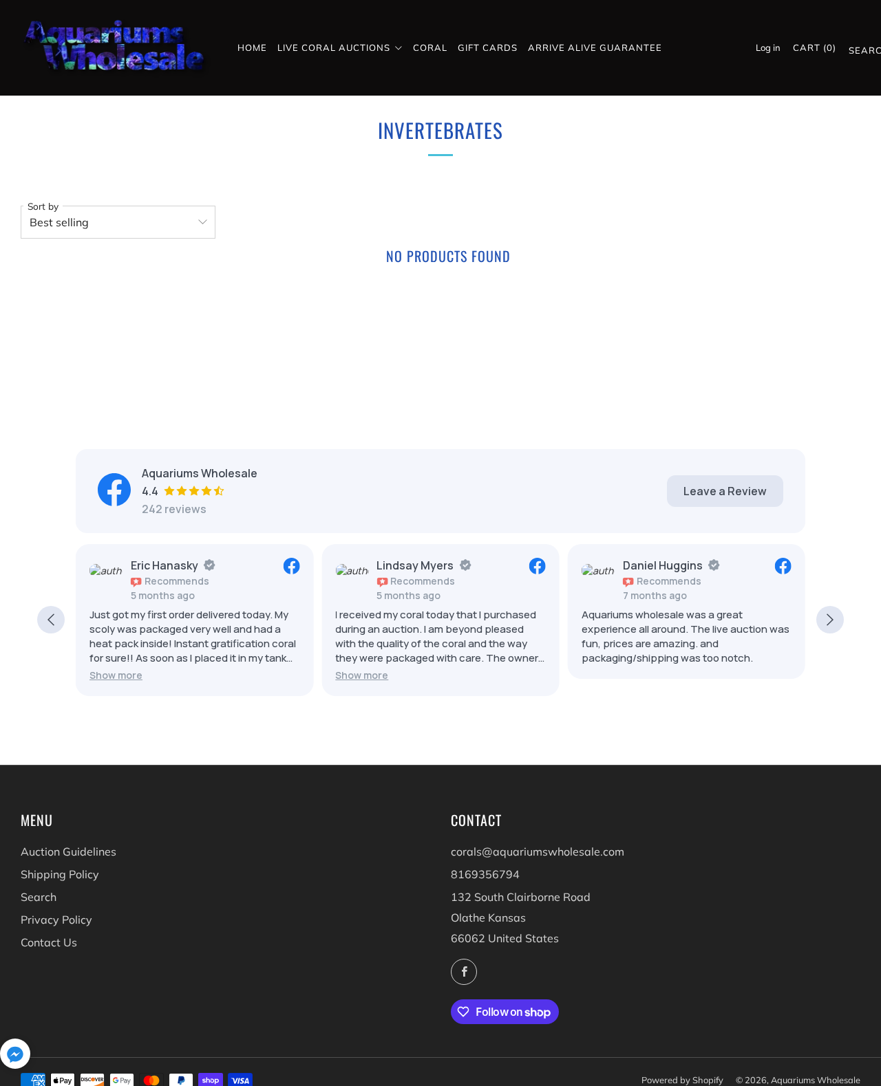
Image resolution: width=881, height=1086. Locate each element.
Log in (768, 47)
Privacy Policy (56, 919)
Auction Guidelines (68, 851)
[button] (115, 675)
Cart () (814, 47)
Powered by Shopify (682, 1079)
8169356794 (485, 874)
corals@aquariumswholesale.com (537, 851)
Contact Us (49, 942)
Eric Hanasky (164, 565)
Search (854, 53)
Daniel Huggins (663, 565)
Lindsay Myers (415, 565)
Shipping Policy (60, 874)
